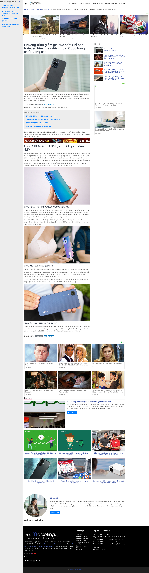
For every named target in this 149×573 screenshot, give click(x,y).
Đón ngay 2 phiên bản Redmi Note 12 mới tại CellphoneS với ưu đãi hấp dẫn (108, 454)
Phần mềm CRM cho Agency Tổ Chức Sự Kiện (108, 540)
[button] (88, 112)
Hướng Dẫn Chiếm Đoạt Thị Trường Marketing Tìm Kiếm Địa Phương (113, 63)
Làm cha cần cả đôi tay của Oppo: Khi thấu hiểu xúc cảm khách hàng (40, 454)
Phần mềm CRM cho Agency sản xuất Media (107, 542)
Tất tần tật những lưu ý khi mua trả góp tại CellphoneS (74, 482)
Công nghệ (47, 9)
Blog (33, 9)
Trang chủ (27, 9)
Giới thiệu (79, 549)
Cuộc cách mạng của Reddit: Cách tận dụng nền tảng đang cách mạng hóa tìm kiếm (114, 71)
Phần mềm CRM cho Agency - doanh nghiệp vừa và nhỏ (109, 537)
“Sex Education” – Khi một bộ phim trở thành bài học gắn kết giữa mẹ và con (114, 56)
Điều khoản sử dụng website (82, 543)
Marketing (73, 3)
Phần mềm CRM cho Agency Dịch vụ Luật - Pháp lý (109, 544)
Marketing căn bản (82, 536)
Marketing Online (81, 540)
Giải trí (117, 3)
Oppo (45, 104)
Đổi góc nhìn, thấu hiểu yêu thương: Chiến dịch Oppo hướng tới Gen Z (74, 454)
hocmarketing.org (75, 569)
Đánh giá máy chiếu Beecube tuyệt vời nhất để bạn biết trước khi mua (108, 482)
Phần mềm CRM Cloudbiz (101, 534)
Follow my (54, 512)
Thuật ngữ (79, 534)
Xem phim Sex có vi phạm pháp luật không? (112, 49)
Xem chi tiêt (72, 413)
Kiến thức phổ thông (105, 3)
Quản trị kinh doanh (87, 3)
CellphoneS (51, 104)
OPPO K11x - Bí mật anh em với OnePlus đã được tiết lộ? (40, 482)
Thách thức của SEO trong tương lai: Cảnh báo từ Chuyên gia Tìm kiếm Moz (114, 78)
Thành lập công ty (99, 549)
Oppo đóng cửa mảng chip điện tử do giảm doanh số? (89, 402)
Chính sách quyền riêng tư (81, 546)
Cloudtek (96, 547)
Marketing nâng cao (82, 538)
